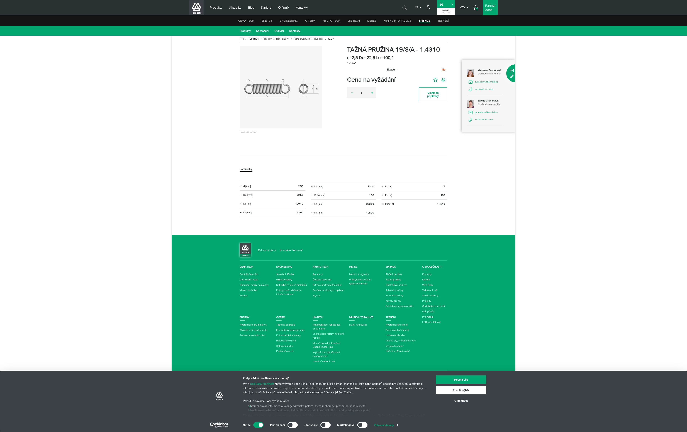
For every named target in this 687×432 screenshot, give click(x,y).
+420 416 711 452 (480, 90)
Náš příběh (428, 311)
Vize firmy (427, 284)
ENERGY (267, 20)
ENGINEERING (289, 20)
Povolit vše (461, 379)
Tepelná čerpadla (285, 324)
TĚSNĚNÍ (443, 20)
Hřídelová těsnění (395, 335)
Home (243, 39)
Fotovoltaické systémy (288, 335)
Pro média (427, 316)
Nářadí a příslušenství (398, 351)
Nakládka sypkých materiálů (291, 284)
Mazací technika (248, 290)
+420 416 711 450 (480, 120)
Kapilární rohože (285, 351)
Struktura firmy (430, 295)
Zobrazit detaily (384, 424)
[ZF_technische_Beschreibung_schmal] (281, 87)
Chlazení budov (284, 345)
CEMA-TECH (246, 20)
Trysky (316, 295)
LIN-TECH (354, 20)
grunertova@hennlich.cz (483, 113)
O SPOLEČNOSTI (431, 266)
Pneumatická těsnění (397, 330)
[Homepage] (245, 249)
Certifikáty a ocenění (433, 306)
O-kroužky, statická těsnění (401, 340)
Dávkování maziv (249, 279)
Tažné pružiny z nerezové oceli (308, 39)
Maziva (243, 295)
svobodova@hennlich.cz (483, 83)
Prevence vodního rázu (252, 335)
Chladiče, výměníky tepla (253, 330)
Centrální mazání (249, 274)
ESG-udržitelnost (431, 322)
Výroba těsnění (394, 345)
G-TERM (310, 20)
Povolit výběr (461, 390)
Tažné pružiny (282, 39)
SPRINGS (424, 20)
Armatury (318, 274)
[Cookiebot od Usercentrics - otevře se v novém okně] (219, 425)
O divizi (279, 30)
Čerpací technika (322, 279)
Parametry (246, 169)
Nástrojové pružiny (396, 284)
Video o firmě (429, 290)
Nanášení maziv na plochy (254, 284)
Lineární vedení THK (324, 361)
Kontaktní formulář (291, 250)
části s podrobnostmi (362, 415)
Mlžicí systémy (284, 279)
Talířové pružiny (394, 290)
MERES (371, 20)
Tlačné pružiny (394, 274)
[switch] (293, 425)
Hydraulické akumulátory (253, 324)
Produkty (245, 30)
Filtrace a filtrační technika (327, 284)
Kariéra (426, 279)
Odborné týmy (267, 250)
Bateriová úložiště (286, 340)
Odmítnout (461, 400)
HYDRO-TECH (331, 20)
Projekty (426, 300)
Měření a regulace (359, 274)
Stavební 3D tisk (285, 274)
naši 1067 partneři (262, 383)
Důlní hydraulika (358, 324)
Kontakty (294, 30)
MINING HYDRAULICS (397, 20)
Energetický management (290, 330)
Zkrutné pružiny (394, 295)
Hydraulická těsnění (397, 324)
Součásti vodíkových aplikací (328, 290)
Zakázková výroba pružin (399, 306)
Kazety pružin (393, 300)
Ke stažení (262, 30)
